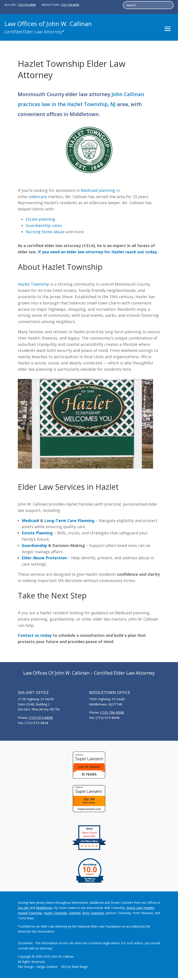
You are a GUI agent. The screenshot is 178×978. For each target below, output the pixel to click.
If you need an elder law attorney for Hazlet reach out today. (98, 251)
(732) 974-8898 (26, 5)
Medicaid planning (98, 190)
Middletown (44, 908)
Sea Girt (23, 908)
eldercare (38, 196)
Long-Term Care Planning (69, 520)
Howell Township (30, 913)
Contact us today (35, 635)
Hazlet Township (33, 284)
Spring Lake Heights (140, 908)
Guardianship (34, 545)
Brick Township (93, 913)
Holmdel (75, 913)
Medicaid (30, 520)
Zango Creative (47, 967)
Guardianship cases (44, 225)
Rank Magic (80, 967)
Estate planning (40, 219)
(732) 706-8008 (70, 5)
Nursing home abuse (45, 231)
